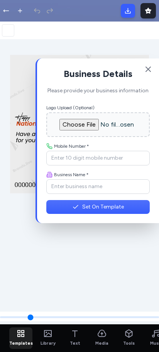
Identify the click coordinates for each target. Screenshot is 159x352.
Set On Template (103, 207)
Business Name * (71, 174)
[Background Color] (8, 30)
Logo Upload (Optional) (70, 107)
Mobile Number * (71, 146)
